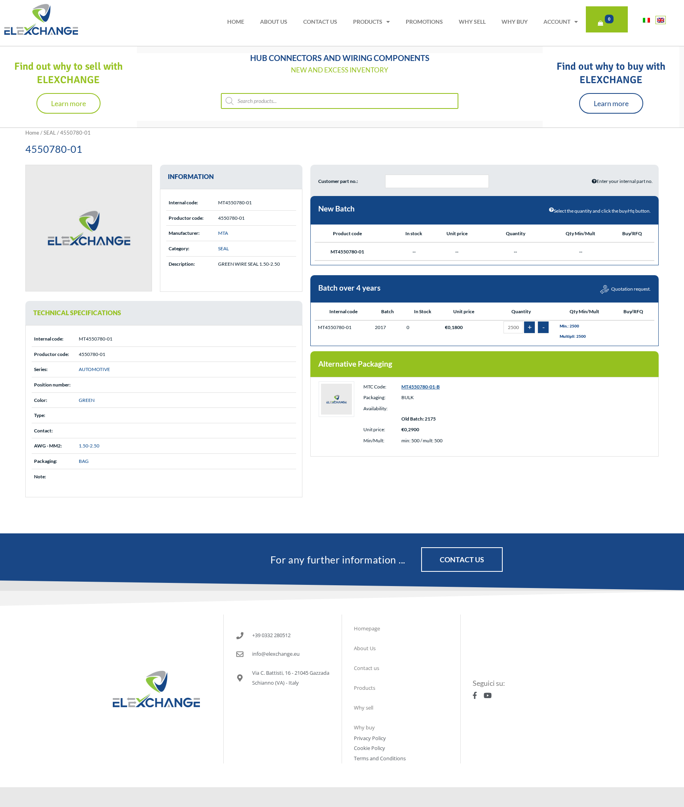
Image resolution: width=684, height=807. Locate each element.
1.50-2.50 (89, 446)
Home (235, 21)
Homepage (367, 628)
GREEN (87, 400)
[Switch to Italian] (646, 20)
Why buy (515, 21)
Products (367, 21)
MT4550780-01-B (420, 387)
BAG (84, 461)
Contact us (320, 21)
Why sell (472, 21)
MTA (223, 233)
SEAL (50, 132)
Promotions (424, 21)
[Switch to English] (661, 20)
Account (556, 21)
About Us (273, 21)
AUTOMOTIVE (94, 369)
